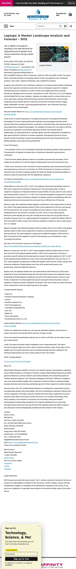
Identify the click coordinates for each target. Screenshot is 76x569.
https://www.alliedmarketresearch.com (23, 442)
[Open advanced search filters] (65, 26)
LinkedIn (7, 469)
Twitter (6, 466)
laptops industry (24, 70)
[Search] (60, 26)
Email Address (11, 550)
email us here (9, 458)
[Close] (39, 526)
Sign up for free (21, 559)
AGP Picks (6, 3)
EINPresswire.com (12, 67)
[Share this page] (70, 26)
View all (71, 3)
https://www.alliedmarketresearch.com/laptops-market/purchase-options (32, 246)
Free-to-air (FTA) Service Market (18, 361)
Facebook (8, 463)
